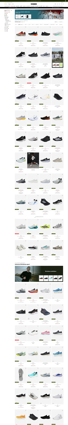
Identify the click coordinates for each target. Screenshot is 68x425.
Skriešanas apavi (26, 20)
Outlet (6, 2)
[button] (57, 21)
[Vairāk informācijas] (16, 10)
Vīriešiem (16, 20)
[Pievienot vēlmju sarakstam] (25, 27)
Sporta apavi (21, 20)
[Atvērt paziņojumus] (59, 4)
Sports (18, 20)
